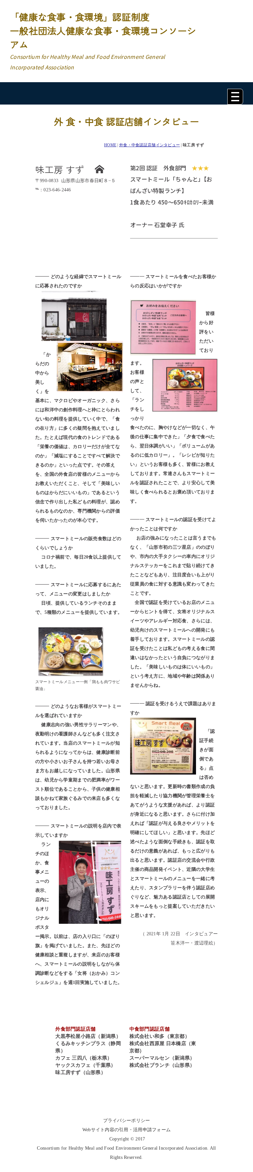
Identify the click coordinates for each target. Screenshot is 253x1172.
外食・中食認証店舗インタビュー (149, 145)
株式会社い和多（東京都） (159, 1036)
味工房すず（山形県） (80, 1072)
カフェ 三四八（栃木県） (83, 1058)
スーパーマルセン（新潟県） (162, 1058)
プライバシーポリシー (126, 1120)
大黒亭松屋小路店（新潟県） (88, 1036)
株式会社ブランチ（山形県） (162, 1065)
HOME (110, 145)
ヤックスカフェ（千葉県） (85, 1065)
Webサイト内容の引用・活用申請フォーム (126, 1129)
